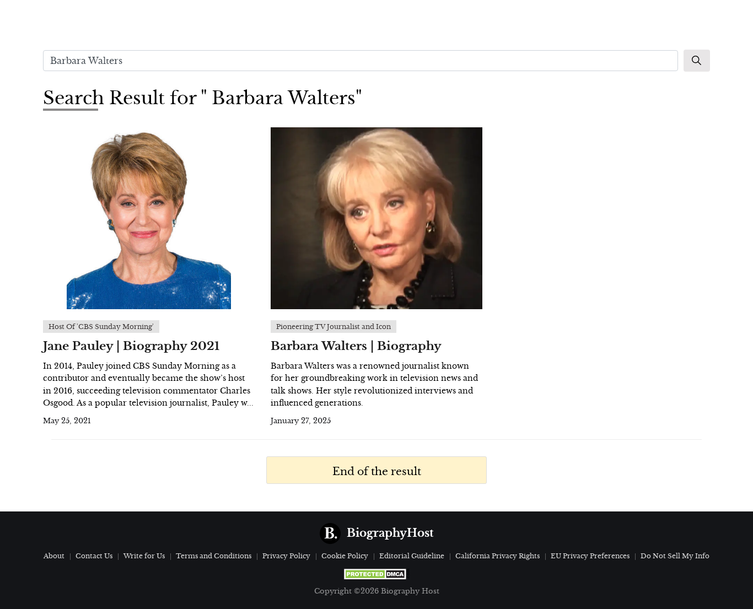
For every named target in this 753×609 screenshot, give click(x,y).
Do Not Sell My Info (675, 556)
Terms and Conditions (213, 556)
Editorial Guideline (411, 556)
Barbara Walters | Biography (356, 346)
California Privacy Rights (497, 556)
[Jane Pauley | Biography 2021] (148, 218)
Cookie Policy (344, 556)
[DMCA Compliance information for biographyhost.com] (376, 574)
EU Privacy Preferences (590, 556)
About (54, 556)
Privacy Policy (286, 556)
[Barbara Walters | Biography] (376, 218)
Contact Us (94, 556)
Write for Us (144, 556)
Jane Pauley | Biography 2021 (131, 346)
